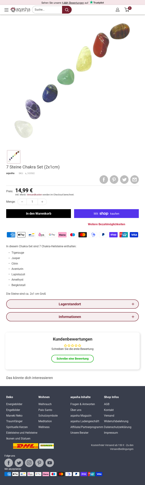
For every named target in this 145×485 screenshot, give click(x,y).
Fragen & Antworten (82, 404)
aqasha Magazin (80, 415)
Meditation (45, 421)
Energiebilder (14, 404)
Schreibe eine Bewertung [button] (73, 358)
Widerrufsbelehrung (116, 421)
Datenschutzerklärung (117, 427)
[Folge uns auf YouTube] (49, 463)
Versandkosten (34, 194)
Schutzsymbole (48, 415)
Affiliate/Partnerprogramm (86, 427)
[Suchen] (67, 10)
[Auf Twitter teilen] (124, 179)
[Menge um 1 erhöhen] (42, 202)
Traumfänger (14, 421)
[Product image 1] (13, 156)
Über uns (75, 410)
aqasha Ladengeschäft (84, 421)
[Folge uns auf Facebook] (8, 463)
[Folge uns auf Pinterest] (39, 463)
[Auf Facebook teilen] (104, 179)
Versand (109, 415)
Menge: (10, 201)
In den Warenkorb (38, 213)
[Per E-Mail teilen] (134, 179)
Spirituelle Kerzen (17, 427)
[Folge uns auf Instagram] (29, 463)
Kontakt (109, 410)
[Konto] (117, 10)
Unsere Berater (79, 432)
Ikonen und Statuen (18, 438)
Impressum (111, 432)
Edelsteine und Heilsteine (21, 432)
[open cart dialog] (127, 10)
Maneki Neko (14, 415)
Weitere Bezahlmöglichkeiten (106, 224)
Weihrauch (45, 404)
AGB (106, 404)
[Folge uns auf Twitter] (19, 463)
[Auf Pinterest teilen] (114, 179)
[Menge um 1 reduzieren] (22, 202)
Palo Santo (45, 410)
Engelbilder (13, 410)
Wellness (44, 427)
